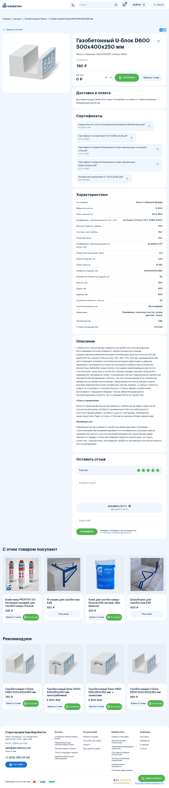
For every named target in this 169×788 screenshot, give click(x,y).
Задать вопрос (154, 778)
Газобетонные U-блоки (36, 19)
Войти (137, 5)
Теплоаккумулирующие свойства (122, 748)
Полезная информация (122, 770)
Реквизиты (145, 741)
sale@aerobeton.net (18, 748)
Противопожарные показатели (120, 754)
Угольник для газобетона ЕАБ (63, 601)
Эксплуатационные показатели (120, 760)
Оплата (86, 745)
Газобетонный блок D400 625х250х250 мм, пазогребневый (63, 692)
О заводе (144, 745)
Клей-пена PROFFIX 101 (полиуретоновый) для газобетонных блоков (20, 602)
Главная (6, 19)
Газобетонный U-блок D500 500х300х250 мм (145, 691)
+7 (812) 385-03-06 (73, 5)
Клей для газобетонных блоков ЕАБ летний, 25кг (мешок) (104, 602)
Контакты (144, 737)
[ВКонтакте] (161, 30)
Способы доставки (92, 741)
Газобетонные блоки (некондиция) (64, 758)
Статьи (143, 749)
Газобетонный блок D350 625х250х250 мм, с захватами (104, 692)
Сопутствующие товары (66, 753)
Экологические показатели (119, 742)
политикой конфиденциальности (117, 533)
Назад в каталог (14, 30)
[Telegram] (164, 30)
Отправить (86, 532)
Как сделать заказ (91, 749)
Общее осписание (120, 737)
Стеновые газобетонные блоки (66, 738)
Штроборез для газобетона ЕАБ (140, 601)
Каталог (17, 19)
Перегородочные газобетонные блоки (64, 744)
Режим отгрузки (90, 737)
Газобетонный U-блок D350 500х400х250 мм (20, 691)
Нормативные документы (118, 765)
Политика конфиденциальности (149, 783)
